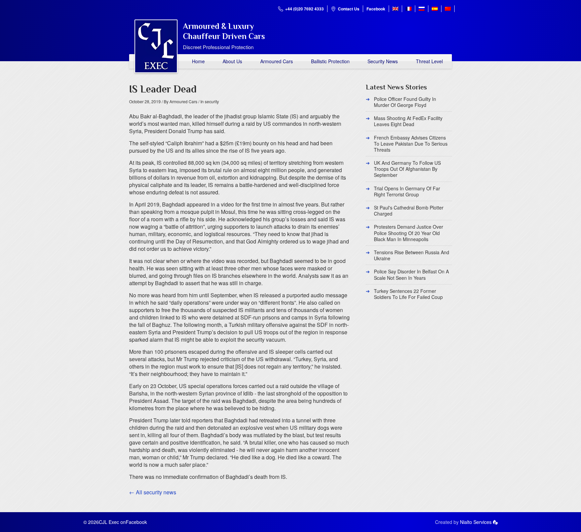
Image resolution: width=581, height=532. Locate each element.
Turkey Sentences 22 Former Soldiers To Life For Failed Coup (408, 294)
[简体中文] (448, 8)
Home (198, 61)
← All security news (152, 492)
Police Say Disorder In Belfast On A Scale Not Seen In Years (411, 274)
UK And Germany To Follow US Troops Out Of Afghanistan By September (407, 168)
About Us (232, 61)
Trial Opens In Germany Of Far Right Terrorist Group (407, 191)
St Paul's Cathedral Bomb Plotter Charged (408, 210)
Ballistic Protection (330, 61)
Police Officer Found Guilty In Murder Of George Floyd (405, 102)
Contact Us (348, 9)
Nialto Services (476, 522)
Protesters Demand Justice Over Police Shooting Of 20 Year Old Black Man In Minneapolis (408, 232)
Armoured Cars (276, 61)
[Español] (435, 8)
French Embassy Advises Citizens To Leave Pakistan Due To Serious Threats (411, 143)
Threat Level (429, 61)
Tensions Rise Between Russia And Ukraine (411, 255)
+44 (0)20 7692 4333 (304, 9)
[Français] (408, 8)
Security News (382, 61)
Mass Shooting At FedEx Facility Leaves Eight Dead (408, 121)
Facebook (375, 9)
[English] (395, 8)
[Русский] (422, 8)
